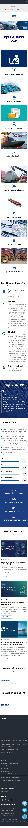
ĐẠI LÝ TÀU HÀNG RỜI (14, 217)
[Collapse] (26, 2)
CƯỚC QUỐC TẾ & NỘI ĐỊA (14, 156)
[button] (9, 9)
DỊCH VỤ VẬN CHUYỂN (14, 101)
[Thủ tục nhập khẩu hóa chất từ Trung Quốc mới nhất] (14, 589)
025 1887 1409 (7, 752)
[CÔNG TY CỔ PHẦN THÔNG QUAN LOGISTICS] (2, 799)
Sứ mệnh (11, 332)
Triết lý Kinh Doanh (15, 366)
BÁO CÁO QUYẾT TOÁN (14, 244)
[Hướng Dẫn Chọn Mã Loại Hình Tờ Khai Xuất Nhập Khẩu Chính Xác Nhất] (14, 629)
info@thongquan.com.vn (9, 749)
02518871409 (14, 6)
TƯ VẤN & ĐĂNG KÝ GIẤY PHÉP (14, 128)
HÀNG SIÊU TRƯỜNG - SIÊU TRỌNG (14, 190)
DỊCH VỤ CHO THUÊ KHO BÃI (14, 272)
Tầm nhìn (11, 302)
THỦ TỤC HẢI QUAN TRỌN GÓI (14, 74)
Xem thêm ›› (6, 576)
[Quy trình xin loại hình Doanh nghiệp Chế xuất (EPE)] (14, 548)
